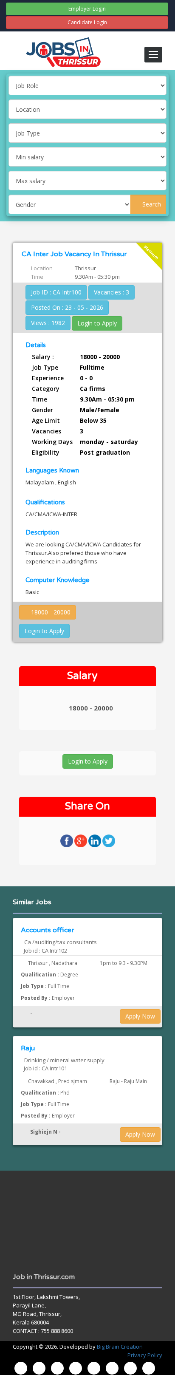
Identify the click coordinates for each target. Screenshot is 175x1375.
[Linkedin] (112, 1368)
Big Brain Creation (120, 1346)
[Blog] (20, 1368)
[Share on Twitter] (108, 840)
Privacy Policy (144, 1355)
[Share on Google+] (81, 840)
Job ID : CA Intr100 (56, 292)
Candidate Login (87, 22)
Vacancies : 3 (111, 292)
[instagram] (57, 1368)
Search (151, 204)
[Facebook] (39, 1368)
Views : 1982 (48, 323)
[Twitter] (75, 1368)
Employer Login (87, 8)
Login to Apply (97, 323)
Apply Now (140, 1016)
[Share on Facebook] (67, 840)
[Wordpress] (94, 1368)
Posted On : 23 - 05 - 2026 (67, 307)
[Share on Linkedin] (95, 840)
